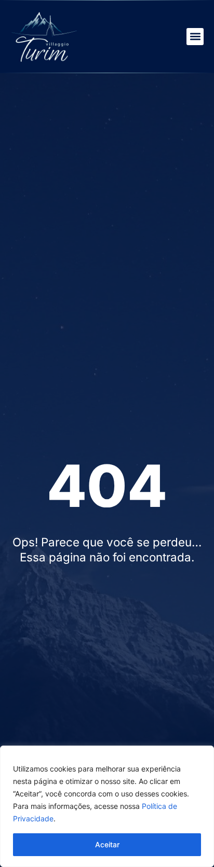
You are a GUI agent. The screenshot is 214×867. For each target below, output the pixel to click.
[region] (107, 806)
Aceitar (107, 844)
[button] (195, 36)
